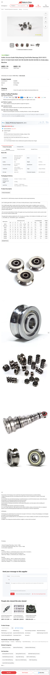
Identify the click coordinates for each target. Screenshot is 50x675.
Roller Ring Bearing (33, 659)
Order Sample (22, 75)
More (2, 665)
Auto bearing (27, 633)
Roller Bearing (16, 630)
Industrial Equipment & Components (11, 9)
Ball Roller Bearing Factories (34, 653)
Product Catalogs (19, 628)
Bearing (20, 9)
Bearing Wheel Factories (21, 653)
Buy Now (9, 672)
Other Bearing (25, 9)
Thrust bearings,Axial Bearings (31, 630)
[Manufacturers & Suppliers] (25, 2)
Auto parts (27, 635)
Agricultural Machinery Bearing (19, 633)
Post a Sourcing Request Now (39, 594)
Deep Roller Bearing (20, 656)
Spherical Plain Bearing (17, 647)
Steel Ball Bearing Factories (7, 656)
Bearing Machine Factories (7, 653)
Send (12, 593)
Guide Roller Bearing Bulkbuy (8, 663)
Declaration (38, 669)
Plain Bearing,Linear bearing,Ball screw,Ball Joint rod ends (13, 633)
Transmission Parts (17, 635)
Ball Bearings (4, 630)
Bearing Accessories (6, 647)
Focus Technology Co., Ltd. (16, 669)
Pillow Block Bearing (41, 630)
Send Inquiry (25, 672)
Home (2, 9)
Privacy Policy (44, 669)
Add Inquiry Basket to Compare (25, 49)
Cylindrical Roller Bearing (30, 647)
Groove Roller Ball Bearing (7, 659)
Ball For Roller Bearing (31, 656)
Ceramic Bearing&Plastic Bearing (8, 635)
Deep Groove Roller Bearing (20, 659)
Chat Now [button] (42, 672)
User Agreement (32, 669)
